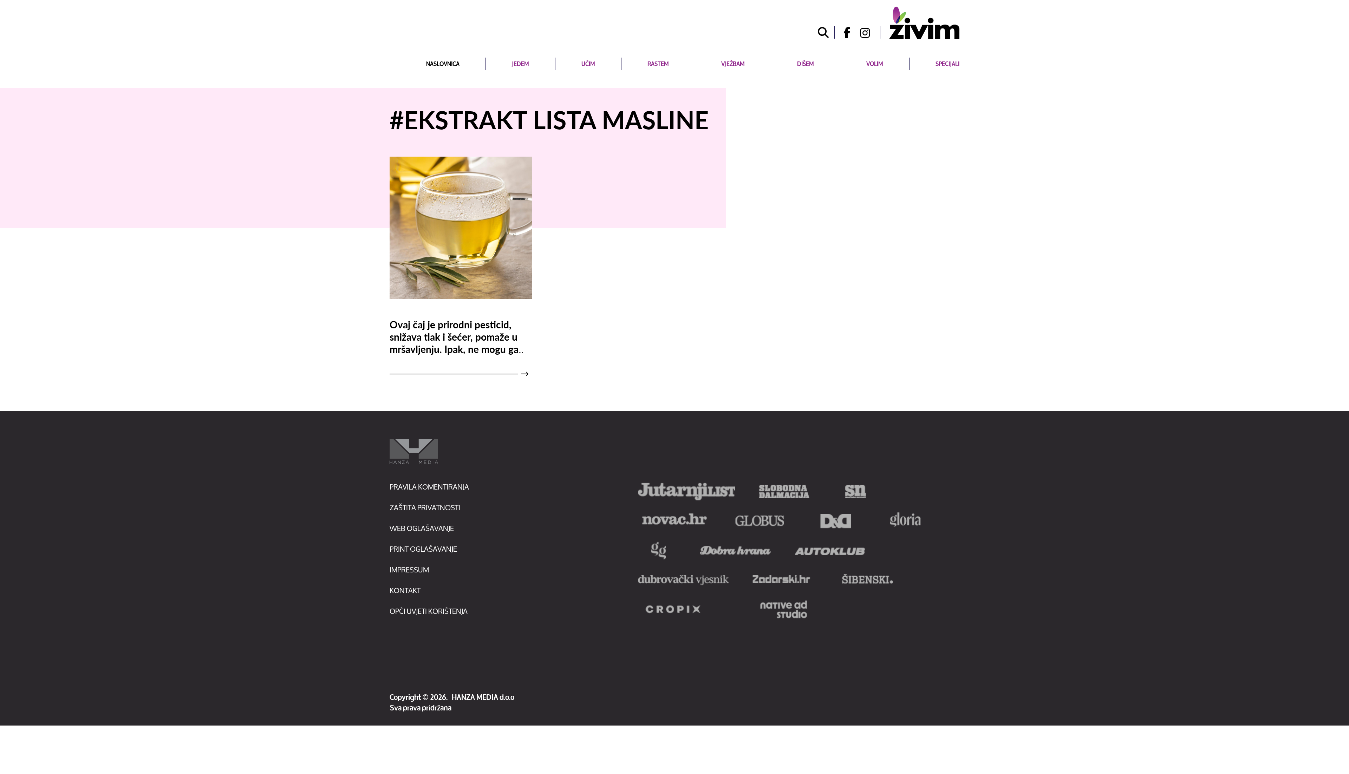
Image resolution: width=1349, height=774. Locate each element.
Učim (588, 63)
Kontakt (405, 590)
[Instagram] (870, 32)
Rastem (658, 63)
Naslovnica (443, 63)
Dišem (805, 63)
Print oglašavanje (423, 549)
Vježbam (733, 63)
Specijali (947, 63)
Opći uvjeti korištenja (429, 611)
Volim (874, 63)
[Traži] (823, 32)
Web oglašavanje (422, 528)
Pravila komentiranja (429, 487)
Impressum (409, 570)
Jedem (520, 63)
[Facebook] (844, 32)
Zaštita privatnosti (425, 507)
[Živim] (924, 22)
